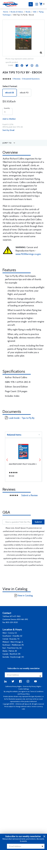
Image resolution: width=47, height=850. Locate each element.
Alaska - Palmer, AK (10, 651)
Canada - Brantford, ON (11, 654)
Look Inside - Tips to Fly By (21, 418)
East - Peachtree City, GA (12, 648)
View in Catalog (25, 595)
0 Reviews (17, 79)
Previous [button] (7, 460)
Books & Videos (17, 12)
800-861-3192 (22, 619)
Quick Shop (23, 476)
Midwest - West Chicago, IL (13, 642)
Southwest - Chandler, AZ (12, 636)
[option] (23, 38)
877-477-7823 (15, 616)
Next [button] (40, 460)
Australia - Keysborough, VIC (13, 657)
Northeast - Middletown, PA (13, 645)
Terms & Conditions (36, 691)
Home (5, 12)
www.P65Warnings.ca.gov (28, 254)
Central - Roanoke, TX (11, 639)
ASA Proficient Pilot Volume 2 (22, 464)
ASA (34, 12)
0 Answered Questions (31, 79)
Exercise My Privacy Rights (32, 686)
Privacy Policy (25, 694)
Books (28, 12)
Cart (43, 4)
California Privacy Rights (13, 686)
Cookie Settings (23, 689)
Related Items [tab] (14, 434)
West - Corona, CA (10, 633)
